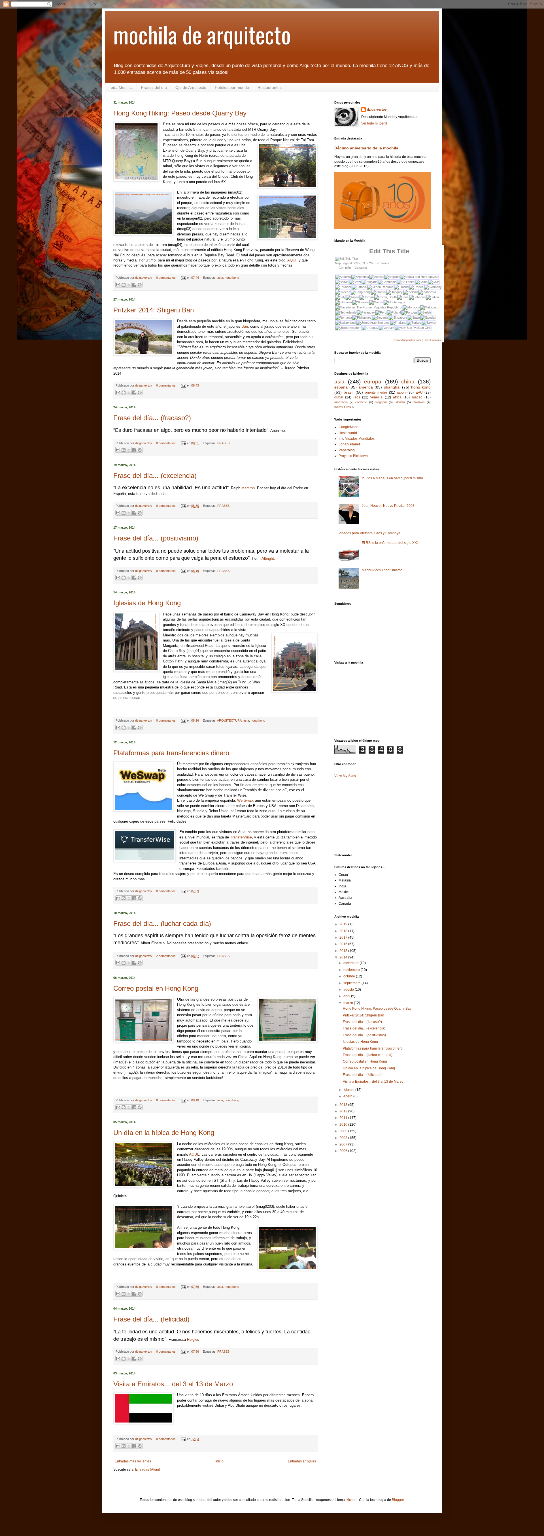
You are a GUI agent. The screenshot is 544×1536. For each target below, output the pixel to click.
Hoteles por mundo (232, 87)
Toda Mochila (121, 87)
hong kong (232, 277)
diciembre (351, 963)
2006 (343, 1151)
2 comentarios (166, 956)
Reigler (192, 1339)
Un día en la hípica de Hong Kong (163, 1132)
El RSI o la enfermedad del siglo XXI (390, 543)
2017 (343, 937)
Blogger (398, 1500)
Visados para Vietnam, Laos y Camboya (369, 533)
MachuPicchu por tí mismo (382, 570)
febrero (349, 1090)
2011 (343, 1118)
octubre (349, 976)
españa (341, 387)
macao (417, 397)
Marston (248, 488)
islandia (400, 402)
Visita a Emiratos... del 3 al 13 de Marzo (173, 1384)
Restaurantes (270, 87)
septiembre (352, 983)
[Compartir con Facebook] (134, 285)
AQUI (291, 260)
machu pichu (342, 406)
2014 (343, 957)
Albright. (268, 558)
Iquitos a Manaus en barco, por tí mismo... (394, 478)
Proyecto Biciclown (353, 456)
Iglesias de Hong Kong (147, 603)
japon (401, 392)
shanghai (392, 387)
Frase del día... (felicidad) (151, 1319)
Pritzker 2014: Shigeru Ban (153, 310)
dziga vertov (144, 277)
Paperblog (347, 450)
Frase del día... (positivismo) (155, 538)
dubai (338, 397)
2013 (343, 1105)
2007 (343, 1144)
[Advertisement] (362, 701)
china (408, 382)
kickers (352, 1500)
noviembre (352, 970)
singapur (381, 402)
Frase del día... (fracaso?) (152, 418)
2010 (343, 1125)
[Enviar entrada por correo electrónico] (183, 277)
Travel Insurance (433, 340)
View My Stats (345, 776)
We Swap (245, 800)
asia (220, 277)
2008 (343, 1138)
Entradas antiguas (302, 1461)
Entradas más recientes (133, 1461)
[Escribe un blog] (123, 285)
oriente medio (376, 392)
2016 (343, 944)
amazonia (341, 402)
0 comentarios (166, 277)
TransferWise (241, 837)
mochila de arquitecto (202, 34)
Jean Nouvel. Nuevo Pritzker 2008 (388, 506)
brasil (348, 392)
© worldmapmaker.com (407, 340)
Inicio (219, 1461)
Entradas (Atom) (147, 1469)
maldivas (419, 402)
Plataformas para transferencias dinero (171, 753)
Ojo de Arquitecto (190, 87)
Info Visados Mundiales (357, 439)
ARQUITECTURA (229, 720)
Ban (244, 326)
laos (357, 397)
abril (347, 996)
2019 (343, 924)
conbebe (361, 402)
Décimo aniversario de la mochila (366, 148)
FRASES (223, 443)
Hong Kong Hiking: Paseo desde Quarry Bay (179, 113)
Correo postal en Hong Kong (155, 988)
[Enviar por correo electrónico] (118, 285)
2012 (343, 1111)
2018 (343, 931)
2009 (343, 1131)
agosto (349, 990)
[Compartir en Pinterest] (140, 285)
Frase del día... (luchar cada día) (162, 923)
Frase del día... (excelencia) (155, 475)
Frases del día (154, 87)
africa (397, 397)
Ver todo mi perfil (374, 123)
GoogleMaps (348, 427)
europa (372, 382)
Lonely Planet (349, 444)
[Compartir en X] (129, 285)
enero (348, 1096)
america (365, 387)
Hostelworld (348, 433)
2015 (343, 951)
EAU (419, 392)
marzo (348, 1003)
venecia (376, 397)
